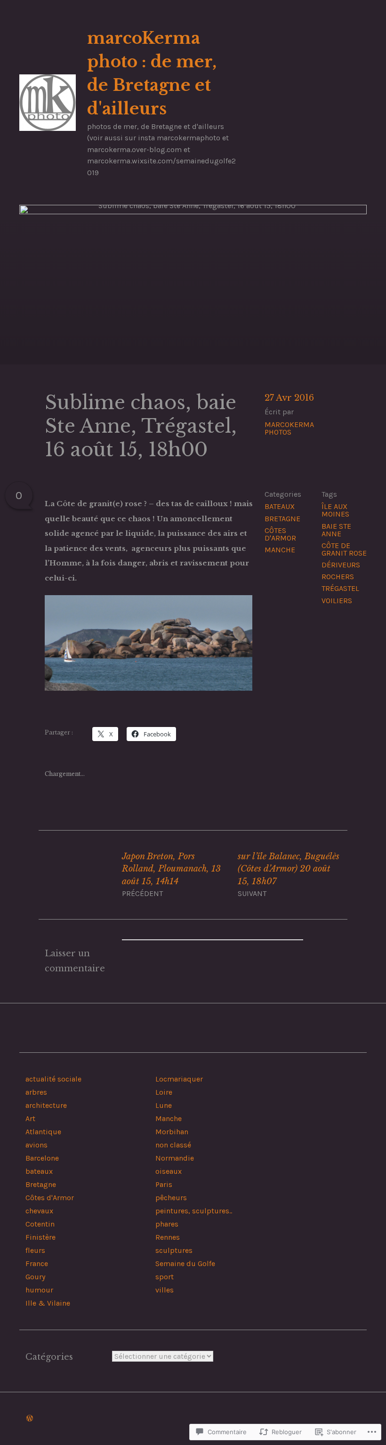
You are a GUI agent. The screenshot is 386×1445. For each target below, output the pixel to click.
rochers (338, 576)
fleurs (35, 1250)
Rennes (167, 1237)
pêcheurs (171, 1197)
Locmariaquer (179, 1078)
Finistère (40, 1237)
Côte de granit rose (344, 549)
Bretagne (282, 518)
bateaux (280, 506)
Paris (163, 1184)
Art (30, 1118)
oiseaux (168, 1171)
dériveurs (341, 564)
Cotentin (40, 1223)
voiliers (337, 600)
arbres (36, 1092)
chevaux (39, 1210)
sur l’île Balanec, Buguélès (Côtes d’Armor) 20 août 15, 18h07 (288, 874)
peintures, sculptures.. (193, 1210)
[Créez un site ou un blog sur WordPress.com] (29, 1418)
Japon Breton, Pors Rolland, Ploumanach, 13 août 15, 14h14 (171, 874)
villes (164, 1289)
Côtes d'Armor (280, 534)
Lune (163, 1105)
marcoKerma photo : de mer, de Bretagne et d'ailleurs (152, 73)
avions (36, 1144)
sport (164, 1276)
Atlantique (43, 1131)
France (36, 1263)
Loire (163, 1092)
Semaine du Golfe (185, 1263)
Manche (280, 549)
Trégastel (340, 588)
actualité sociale (53, 1078)
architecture (46, 1105)
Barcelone (42, 1158)
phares (166, 1223)
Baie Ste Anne (336, 530)
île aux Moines (335, 510)
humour (39, 1289)
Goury (35, 1276)
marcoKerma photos (289, 428)
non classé (173, 1144)
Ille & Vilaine (47, 1303)
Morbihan (171, 1131)
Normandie (174, 1158)
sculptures (174, 1250)
